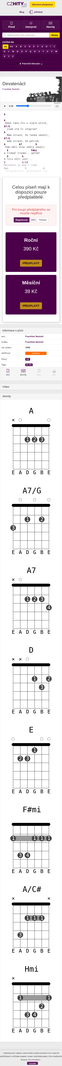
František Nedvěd (10, 89)
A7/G (7, 126)
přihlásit (38, 12)
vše (5, 47)
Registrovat (22, 220)
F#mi (34, 150)
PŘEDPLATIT (31, 263)
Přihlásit (42, 220)
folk (27, 359)
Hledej (54, 35)
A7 (20, 144)
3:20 (11, 106)
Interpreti (31, 26)
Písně (11, 26)
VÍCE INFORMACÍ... (34, 1060)
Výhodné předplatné (42, 4)
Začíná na (8, 42)
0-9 (11, 47)
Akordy (50, 26)
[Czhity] (17, 4)
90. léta (29, 365)
